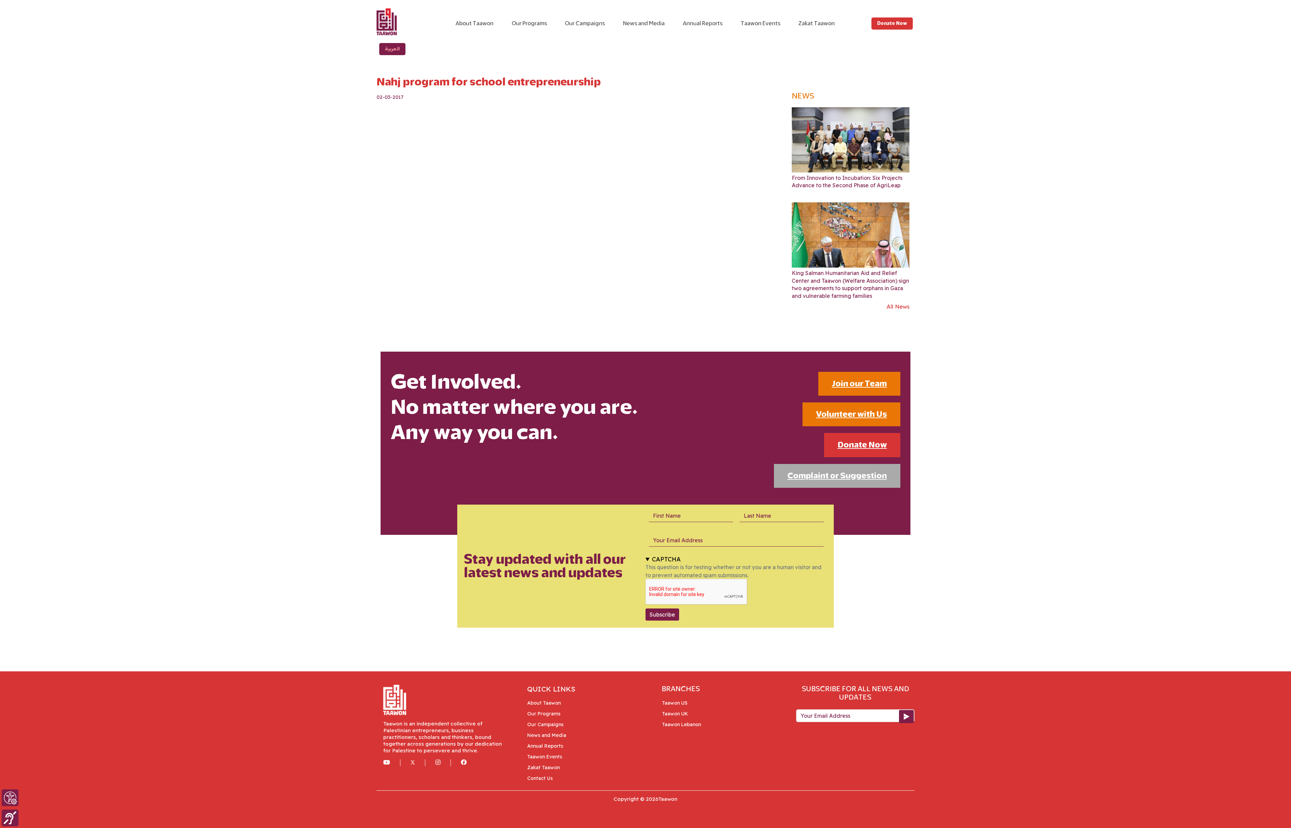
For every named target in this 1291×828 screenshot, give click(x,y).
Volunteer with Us (851, 414)
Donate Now (892, 23)
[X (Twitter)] (417, 762)
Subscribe (662, 614)
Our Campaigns (585, 23)
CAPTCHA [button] (666, 559)
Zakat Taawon (816, 23)
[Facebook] (469, 762)
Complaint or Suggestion (837, 475)
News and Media (644, 23)
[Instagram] (443, 762)
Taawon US (677, 703)
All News (898, 306)
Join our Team (859, 383)
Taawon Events (760, 23)
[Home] (409, 22)
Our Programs (529, 23)
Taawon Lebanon (684, 724)
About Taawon (475, 23)
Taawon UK (677, 714)
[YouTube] (391, 762)
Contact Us (540, 778)
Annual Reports (702, 23)
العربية (392, 49)
